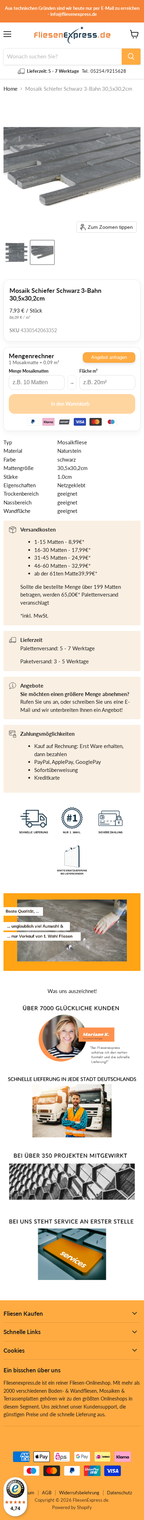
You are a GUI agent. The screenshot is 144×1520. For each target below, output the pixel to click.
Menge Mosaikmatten (29, 371)
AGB (46, 1492)
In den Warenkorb (70, 404)
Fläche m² (88, 371)
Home (10, 89)
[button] (16, 252)
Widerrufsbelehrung (79, 1492)
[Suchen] (131, 57)
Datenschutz (119, 1492)
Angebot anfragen (109, 357)
